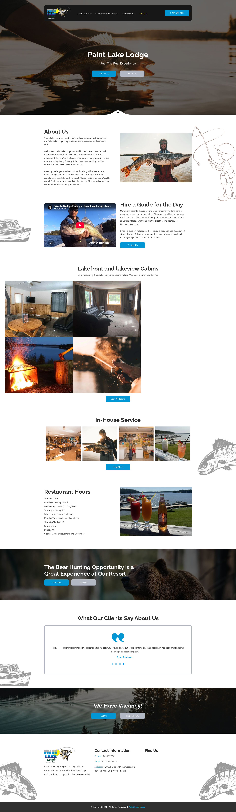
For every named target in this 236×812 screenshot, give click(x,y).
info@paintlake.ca (109, 757)
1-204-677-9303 (109, 752)
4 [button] (123, 660)
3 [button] (120, 660)
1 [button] (112, 660)
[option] (118, 651)
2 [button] (116, 660)
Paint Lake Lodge (137, 803)
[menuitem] (84, 14)
